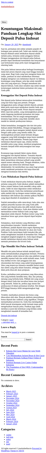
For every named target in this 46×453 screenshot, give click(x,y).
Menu (4, 22)
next (13, 322)
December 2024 (12, 398)
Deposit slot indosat (9, 315)
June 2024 (10, 412)
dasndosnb (26, 44)
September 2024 (12, 405)
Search (4, 337)
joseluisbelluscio (7, 6)
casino (8, 435)
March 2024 (11, 419)
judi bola (9, 437)
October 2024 (11, 403)
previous (5, 322)
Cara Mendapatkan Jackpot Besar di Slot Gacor (25, 355)
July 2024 (10, 410)
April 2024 (10, 417)
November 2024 (12, 401)
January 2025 (11, 396)
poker (8, 439)
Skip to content (7, 2)
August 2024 (11, 408)
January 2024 (11, 424)
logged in (15, 332)
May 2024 (10, 414)
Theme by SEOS (17, 451)
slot (7, 442)
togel (11, 320)
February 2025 (12, 394)
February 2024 (12, 421)
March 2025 (11, 391)
